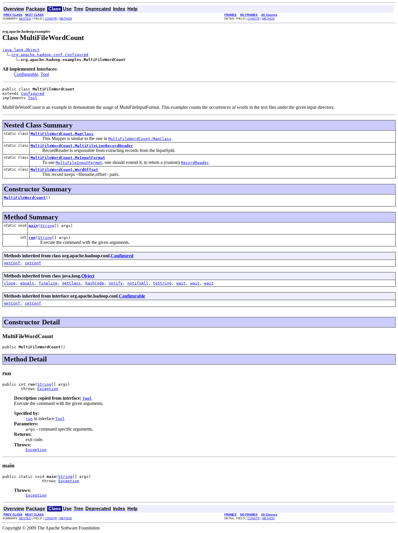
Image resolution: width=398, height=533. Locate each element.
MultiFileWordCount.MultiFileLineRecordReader (82, 146)
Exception (47, 389)
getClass (71, 283)
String (47, 225)
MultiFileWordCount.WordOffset (64, 169)
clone (9, 283)
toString (162, 283)
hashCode (94, 283)
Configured (32, 93)
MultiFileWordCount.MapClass (62, 134)
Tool (44, 74)
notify (116, 283)
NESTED (25, 18)
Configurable (26, 74)
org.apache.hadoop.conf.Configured (49, 55)
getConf (12, 263)
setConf (33, 263)
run (32, 237)
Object (87, 275)
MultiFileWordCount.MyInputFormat (68, 157)
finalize (48, 283)
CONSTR (51, 18)
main (33, 225)
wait (181, 283)
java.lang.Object (21, 50)
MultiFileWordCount (25, 197)
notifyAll (137, 283)
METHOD (65, 18)
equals (27, 283)
